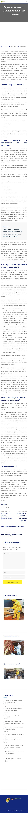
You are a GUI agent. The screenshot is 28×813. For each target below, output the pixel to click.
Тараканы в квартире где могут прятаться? (12, 715)
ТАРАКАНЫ (13, 46)
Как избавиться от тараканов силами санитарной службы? (11, 535)
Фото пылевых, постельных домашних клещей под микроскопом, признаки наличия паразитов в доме (14, 708)
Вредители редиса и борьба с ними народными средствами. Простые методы (14, 722)
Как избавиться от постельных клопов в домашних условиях (14, 752)
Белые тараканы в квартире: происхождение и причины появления (6, 516)
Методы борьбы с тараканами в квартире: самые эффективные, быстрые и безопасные (22, 518)
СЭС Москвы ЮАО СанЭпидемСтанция (14, 734)
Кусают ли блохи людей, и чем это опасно (13, 739)
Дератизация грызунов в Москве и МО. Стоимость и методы (14, 728)
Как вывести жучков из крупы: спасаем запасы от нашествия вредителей (14, 746)
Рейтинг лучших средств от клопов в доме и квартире (13, 759)
